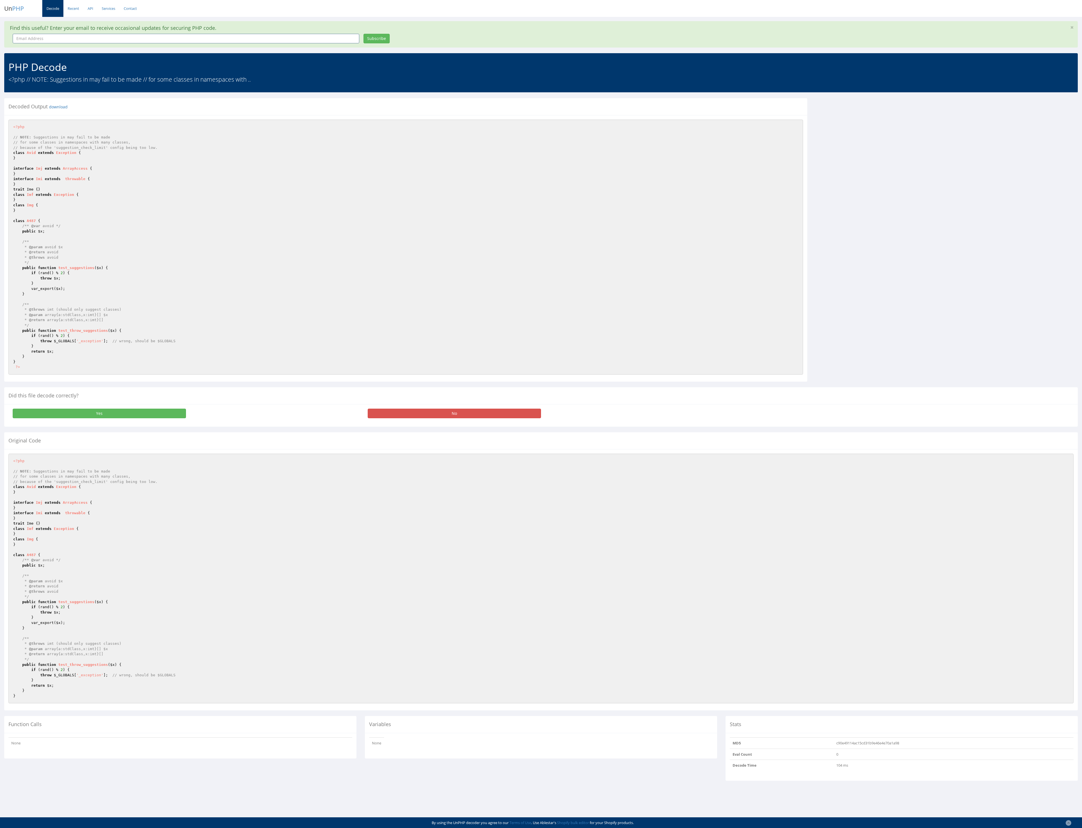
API (90, 8)
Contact (130, 8)
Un (14, 8)
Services (108, 8)
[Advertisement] (863, 137)
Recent (73, 8)
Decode (52, 8)
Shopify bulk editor (573, 822)
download (58, 106)
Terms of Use (520, 822)
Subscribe (376, 38)
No (454, 413)
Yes (99, 413)
